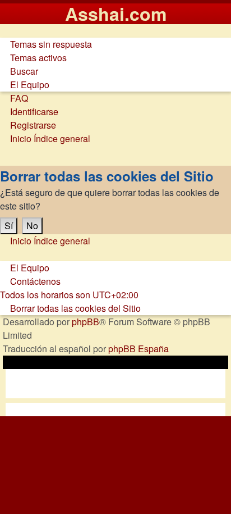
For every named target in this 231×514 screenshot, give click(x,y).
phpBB (85, 321)
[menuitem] (46, 44)
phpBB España (138, 348)
